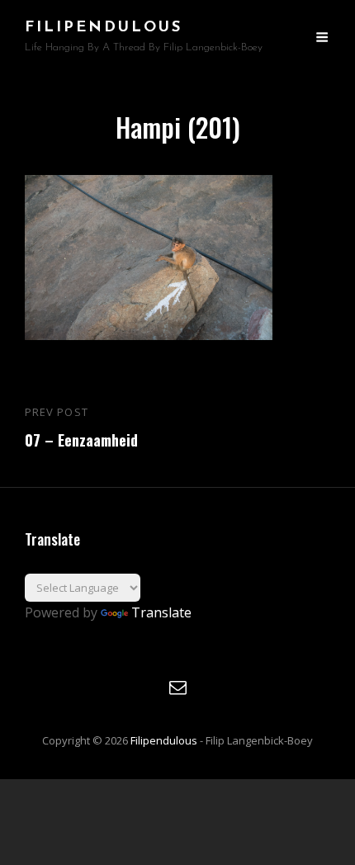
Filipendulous (103, 28)
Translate (161, 612)
